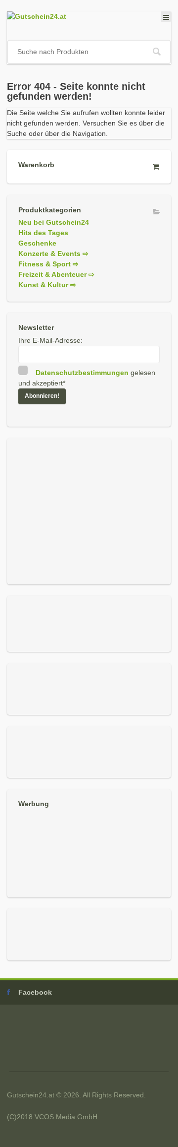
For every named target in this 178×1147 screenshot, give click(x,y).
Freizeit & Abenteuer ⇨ (56, 274)
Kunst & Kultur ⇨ (47, 285)
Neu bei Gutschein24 (53, 222)
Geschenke (37, 243)
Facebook (35, 992)
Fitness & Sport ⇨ (48, 264)
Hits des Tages (43, 233)
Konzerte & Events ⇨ (53, 253)
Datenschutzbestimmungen (82, 373)
